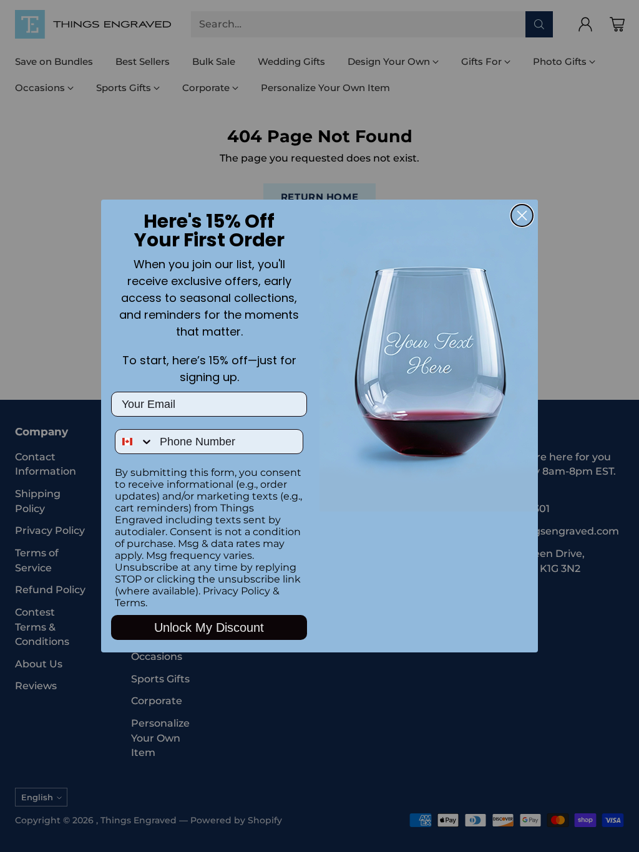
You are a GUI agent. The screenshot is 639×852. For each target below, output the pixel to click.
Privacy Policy (236, 591)
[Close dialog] (522, 215)
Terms (130, 603)
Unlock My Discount (209, 627)
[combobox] (134, 441)
